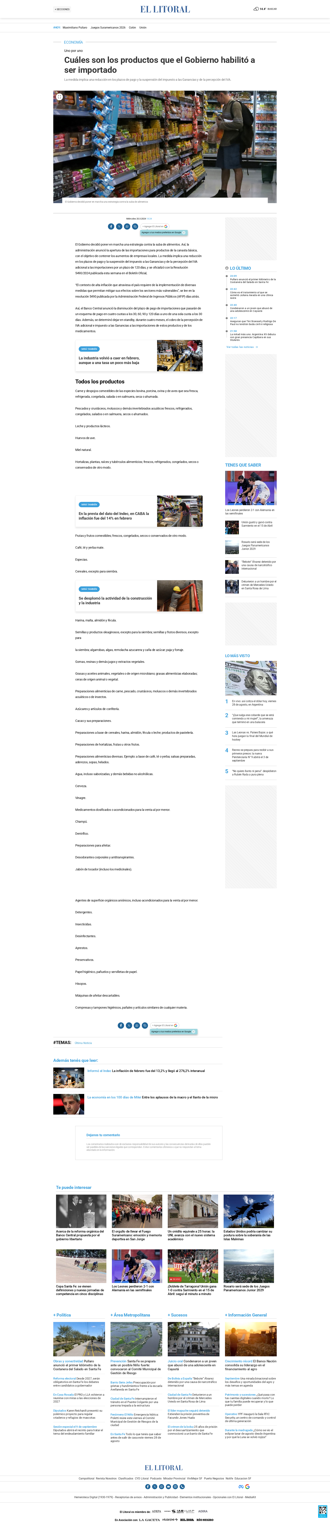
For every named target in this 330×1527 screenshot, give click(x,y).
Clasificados (125, 1478)
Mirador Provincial (174, 1478)
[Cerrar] (183, 232)
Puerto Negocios (214, 1478)
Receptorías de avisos (128, 1497)
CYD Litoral (142, 1478)
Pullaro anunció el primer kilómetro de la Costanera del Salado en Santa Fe (253, 279)
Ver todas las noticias (240, 347)
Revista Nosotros (106, 1478)
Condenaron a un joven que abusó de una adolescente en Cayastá (251, 308)
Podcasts (156, 1478)
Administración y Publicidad (161, 1497)
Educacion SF (243, 1478)
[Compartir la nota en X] (119, 226)
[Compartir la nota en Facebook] (111, 226)
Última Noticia (83, 1043)
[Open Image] (59, 96)
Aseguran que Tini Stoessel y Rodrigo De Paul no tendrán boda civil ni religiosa (253, 321)
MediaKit (250, 1497)
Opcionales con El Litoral (228, 1497)
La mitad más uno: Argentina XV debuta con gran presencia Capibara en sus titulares (253, 335)
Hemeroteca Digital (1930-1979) (93, 1497)
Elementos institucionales (195, 1497)
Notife (229, 1478)
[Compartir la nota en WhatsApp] (127, 226)
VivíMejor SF (194, 1478)
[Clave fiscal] (322, 1516)
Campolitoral (86, 1478)
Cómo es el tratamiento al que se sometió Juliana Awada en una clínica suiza (251, 293)
